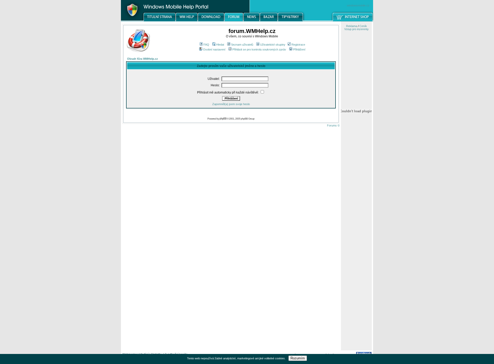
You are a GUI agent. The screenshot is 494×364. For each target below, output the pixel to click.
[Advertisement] (356, 268)
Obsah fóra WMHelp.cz (142, 58)
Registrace (298, 44)
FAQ (206, 44)
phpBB (222, 118)
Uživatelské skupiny (272, 44)
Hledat (220, 44)
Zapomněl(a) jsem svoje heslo (231, 104)
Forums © (333, 125)
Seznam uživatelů (242, 44)
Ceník (363, 26)
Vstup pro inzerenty (356, 29)
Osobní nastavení (214, 49)
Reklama (351, 26)
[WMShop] (353, 20)
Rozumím (297, 358)
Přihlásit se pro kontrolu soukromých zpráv (259, 49)
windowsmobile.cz (358, 5)
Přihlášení (299, 49)
